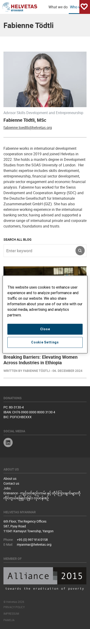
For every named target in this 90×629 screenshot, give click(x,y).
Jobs (7, 488)
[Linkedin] (8, 443)
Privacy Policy (14, 607)
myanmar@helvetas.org (34, 544)
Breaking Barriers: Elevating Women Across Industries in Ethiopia (40, 360)
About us (9, 478)
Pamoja (9, 620)
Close (45, 329)
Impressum (11, 613)
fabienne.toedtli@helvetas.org (27, 127)
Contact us (11, 483)
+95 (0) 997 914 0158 (32, 539)
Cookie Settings (45, 342)
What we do (58, 6)
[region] (45, 314)
